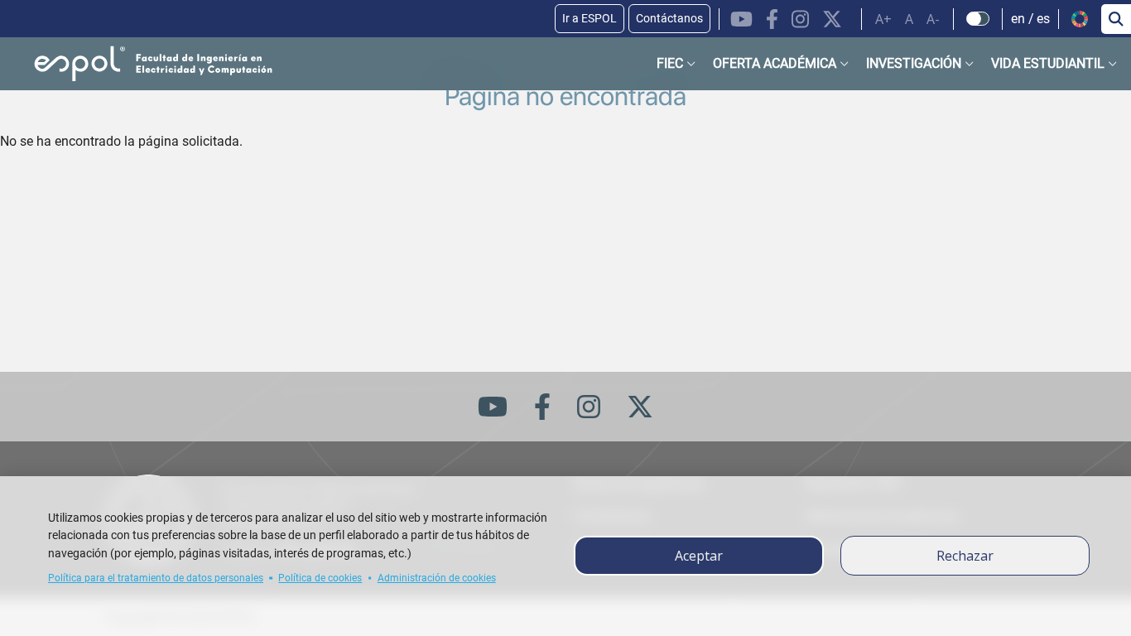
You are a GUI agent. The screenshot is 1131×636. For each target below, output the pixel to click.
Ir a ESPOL (589, 18)
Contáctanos (669, 18)
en (1018, 18)
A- (933, 19)
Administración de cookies (437, 578)
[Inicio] (140, 64)
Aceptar (699, 556)
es (1043, 18)
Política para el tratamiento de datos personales (155, 578)
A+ (883, 19)
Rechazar (965, 556)
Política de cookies (320, 578)
